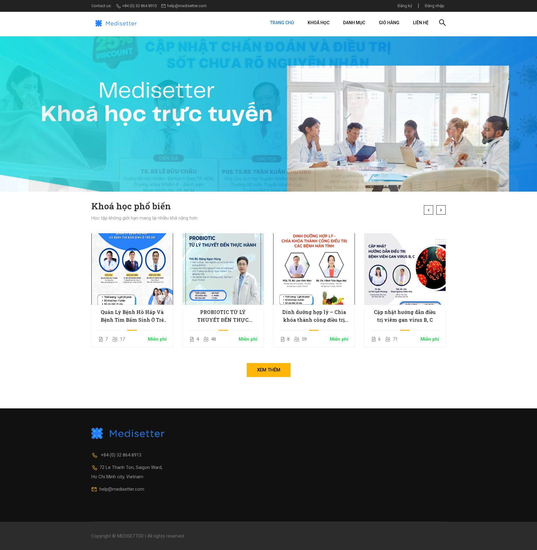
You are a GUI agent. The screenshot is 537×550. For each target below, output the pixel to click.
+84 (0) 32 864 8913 (139, 5)
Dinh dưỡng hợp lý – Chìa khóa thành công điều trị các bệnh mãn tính (314, 316)
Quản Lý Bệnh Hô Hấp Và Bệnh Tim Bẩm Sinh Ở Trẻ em (132, 316)
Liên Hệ (421, 22)
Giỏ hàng (389, 22)
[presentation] (428, 210)
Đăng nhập (434, 5)
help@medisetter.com (187, 5)
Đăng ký (404, 5)
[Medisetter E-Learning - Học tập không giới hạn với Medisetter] (116, 23)
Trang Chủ (282, 22)
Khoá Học (318, 22)
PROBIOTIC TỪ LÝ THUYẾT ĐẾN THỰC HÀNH (223, 316)
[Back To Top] (524, 539)
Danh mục (354, 22)
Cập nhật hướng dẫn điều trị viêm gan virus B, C (405, 316)
